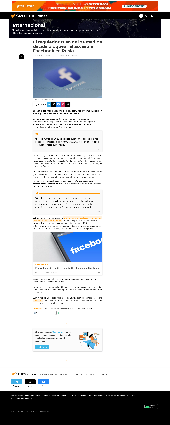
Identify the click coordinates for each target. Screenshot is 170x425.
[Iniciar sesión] (146, 16)
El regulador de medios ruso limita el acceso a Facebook (67, 268)
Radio (104, 374)
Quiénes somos (17, 395)
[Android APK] (151, 406)
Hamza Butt (44, 99)
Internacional (41, 264)
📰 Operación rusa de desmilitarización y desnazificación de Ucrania (72, 308)
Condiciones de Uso (32, 395)
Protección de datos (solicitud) (117, 395)
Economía (74, 374)
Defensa (84, 374)
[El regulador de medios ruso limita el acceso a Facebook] (67, 247)
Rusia (46, 308)
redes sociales (50, 313)
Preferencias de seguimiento (21, 398)
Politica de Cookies (96, 395)
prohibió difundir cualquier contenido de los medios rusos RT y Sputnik (67, 219)
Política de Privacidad (79, 395)
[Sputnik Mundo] (24, 19)
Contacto (64, 395)
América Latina (46, 374)
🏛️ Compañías (38, 313)
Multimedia (94, 374)
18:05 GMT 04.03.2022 (41, 56)
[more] (98, 149)
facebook (52, 99)
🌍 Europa (60, 313)
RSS (133, 395)
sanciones (38, 300)
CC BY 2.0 (36, 99)
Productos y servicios (51, 395)
